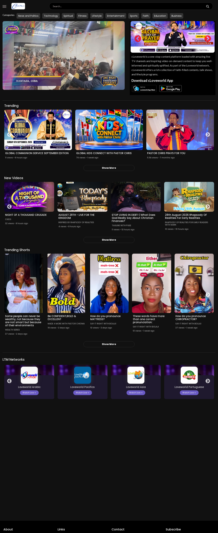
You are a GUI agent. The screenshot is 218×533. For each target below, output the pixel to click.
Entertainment (115, 16)
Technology (51, 16)
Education (160, 16)
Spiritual (68, 16)
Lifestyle (97, 16)
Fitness (82, 16)
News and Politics (28, 16)
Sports (133, 16)
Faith (146, 16)
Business (177, 16)
